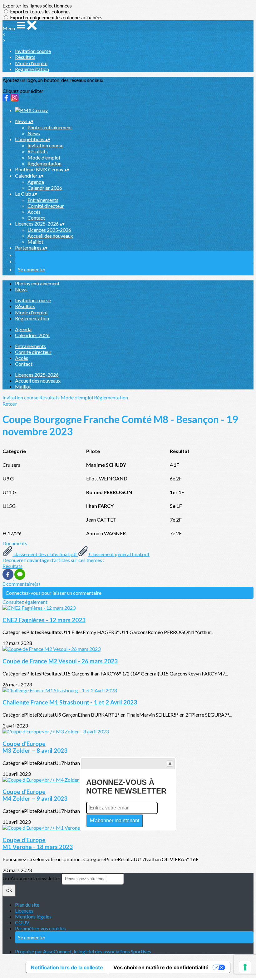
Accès (34, 212)
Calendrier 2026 (44, 188)
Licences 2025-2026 (49, 230)
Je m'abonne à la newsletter (32, 878)
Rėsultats (25, 57)
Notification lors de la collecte (67, 967)
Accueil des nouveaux (50, 236)
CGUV (22, 922)
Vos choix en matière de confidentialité (161, 967)
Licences (24, 911)
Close (170, 764)
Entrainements (42, 200)
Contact (36, 218)
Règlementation (32, 69)
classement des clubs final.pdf (45, 554)
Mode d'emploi (31, 63)
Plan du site (27, 905)
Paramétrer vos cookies (40, 928)
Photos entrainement (49, 127)
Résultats (12, 566)
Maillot (35, 242)
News (33, 133)
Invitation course (33, 51)
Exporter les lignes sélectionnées (37, 5)
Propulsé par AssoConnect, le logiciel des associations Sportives (83, 951)
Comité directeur (45, 206)
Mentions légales (33, 916)
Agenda (35, 182)
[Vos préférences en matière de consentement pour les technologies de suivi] (245, 967)
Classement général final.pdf (119, 554)
